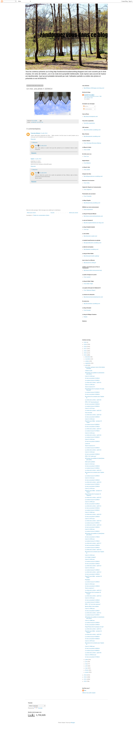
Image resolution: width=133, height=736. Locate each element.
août (86, 365)
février (87, 670)
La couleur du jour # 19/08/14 (92, 523)
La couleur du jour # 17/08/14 (92, 541)
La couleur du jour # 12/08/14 (92, 602)
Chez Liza (86, 156)
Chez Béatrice (87, 163)
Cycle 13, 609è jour (90, 501)
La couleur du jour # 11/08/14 (92, 615)
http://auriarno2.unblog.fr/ (90, 262)
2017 (85, 348)
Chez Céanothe (87, 196)
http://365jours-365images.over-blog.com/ (94, 88)
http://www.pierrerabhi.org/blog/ (91, 256)
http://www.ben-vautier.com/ (90, 236)
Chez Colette (87, 149)
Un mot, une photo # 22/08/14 (92, 486)
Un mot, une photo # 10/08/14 (92, 624)
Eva (36, 145)
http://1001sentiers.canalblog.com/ (92, 129)
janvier (87, 672)
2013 (85, 675)
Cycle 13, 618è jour (90, 384)
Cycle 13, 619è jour (90, 376)
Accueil (52, 212)
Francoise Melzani (35, 133)
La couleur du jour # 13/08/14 (92, 581)
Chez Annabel (87, 310)
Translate (40, 708)
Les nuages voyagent (90, 557)
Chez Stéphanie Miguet (89, 290)
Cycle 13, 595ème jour (90, 654)
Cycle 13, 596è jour (90, 646)
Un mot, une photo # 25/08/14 (92, 454)
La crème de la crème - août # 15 (93, 565)
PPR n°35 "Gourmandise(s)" (92, 402)
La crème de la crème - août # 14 (93, 572)
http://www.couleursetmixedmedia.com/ (93, 216)
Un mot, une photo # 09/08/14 (92, 638)
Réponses (34, 142)
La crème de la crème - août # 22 (93, 497)
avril (86, 666)
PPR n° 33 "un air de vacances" (93, 604)
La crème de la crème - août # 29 (93, 410)
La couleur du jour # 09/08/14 (92, 636)
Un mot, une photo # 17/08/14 (92, 537)
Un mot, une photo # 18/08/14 (92, 527)
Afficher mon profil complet (88, 692)
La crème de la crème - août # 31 (93, 382)
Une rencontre (88, 412)
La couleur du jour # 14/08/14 (92, 570)
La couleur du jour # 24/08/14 (92, 468)
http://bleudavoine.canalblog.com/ (92, 136)
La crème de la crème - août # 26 (93, 435)
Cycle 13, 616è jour (90, 419)
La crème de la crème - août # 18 (93, 525)
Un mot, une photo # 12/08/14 (92, 600)
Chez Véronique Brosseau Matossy (92, 143)
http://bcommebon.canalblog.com (92, 303)
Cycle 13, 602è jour (90, 567)
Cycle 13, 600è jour (90, 598)
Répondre (33, 139)
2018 (85, 346)
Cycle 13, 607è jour (90, 518)
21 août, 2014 (44, 133)
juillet (86, 659)
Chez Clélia (86, 183)
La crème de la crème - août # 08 (93, 652)
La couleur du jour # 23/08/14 (92, 475)
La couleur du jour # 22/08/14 (92, 484)
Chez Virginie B (87, 189)
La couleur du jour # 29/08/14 (92, 406)
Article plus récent (31, 212)
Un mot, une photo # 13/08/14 (92, 586)
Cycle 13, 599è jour (90, 608)
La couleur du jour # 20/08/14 (92, 510)
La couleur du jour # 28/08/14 (92, 424)
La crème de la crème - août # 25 (93, 450)
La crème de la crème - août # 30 (93, 400)
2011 (85, 679)
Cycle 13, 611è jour (90, 478)
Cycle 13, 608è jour (90, 512)
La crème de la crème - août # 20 (93, 514)
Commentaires (88, 109)
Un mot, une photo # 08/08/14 (92, 648)
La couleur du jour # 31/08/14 (92, 380)
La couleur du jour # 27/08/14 (92, 430)
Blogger (73, 722)
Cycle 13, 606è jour (90, 529)
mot (42, 122)
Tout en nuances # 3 (90, 445)
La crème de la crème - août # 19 (93, 520)
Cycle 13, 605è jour (90, 539)
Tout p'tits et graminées (89, 123)
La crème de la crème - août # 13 (93, 590)
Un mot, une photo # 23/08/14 (92, 480)
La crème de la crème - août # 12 (93, 596)
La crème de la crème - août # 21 (93, 506)
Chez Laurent (87, 277)
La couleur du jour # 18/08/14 (92, 531)
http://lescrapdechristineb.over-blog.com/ (94, 222)
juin (86, 661)
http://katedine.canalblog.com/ (91, 249)
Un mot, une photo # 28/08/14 (92, 417)
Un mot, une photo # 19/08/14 (92, 516)
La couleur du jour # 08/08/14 (92, 650)
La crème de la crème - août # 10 (93, 629)
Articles (86, 106)
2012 (85, 677)
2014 (85, 355)
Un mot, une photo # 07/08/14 (92, 657)
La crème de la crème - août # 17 (93, 543)
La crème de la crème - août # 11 (93, 612)
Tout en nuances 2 (89, 588)
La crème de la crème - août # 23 (93, 482)
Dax (40, 122)
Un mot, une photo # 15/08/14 (92, 563)
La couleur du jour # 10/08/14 (92, 622)
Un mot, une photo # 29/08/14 (92, 404)
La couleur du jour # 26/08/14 (92, 437)
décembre (87, 357)
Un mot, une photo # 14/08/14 (92, 574)
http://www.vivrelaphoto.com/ (91, 116)
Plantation (87, 579)
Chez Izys (86, 229)
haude (32, 158)
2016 (85, 350)
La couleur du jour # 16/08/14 (92, 547)
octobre (87, 361)
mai (86, 663)
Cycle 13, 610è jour (90, 488)
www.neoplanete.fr (88, 209)
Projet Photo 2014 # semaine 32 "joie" (94, 626)
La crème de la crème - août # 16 (93, 549)
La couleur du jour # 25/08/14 (92, 447)
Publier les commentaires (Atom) (41, 215)
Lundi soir (87, 443)
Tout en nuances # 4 (90, 386)
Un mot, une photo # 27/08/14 (92, 426)
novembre (87, 359)
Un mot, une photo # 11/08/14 (92, 610)
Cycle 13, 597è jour (90, 640)
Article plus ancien (73, 212)
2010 (85, 681)
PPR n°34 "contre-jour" (90, 456)
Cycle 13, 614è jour (90, 439)
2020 (85, 342)
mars (86, 668)
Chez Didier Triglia (88, 283)
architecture (33, 122)
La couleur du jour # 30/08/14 (92, 392)
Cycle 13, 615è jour (90, 433)
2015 (85, 353)
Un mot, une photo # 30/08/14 (92, 394)
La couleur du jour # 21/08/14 (92, 499)
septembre (88, 363)
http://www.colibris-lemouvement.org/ (93, 270)
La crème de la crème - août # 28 (93, 414)
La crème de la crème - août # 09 (93, 634)
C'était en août (88, 370)
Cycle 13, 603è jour (90, 559)
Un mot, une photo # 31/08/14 (92, 378)
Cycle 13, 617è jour (90, 408)
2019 (85, 344)
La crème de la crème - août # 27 (93, 428)
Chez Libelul (87, 169)
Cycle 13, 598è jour (90, 620)
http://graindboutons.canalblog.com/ (92, 242)
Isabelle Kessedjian (89, 95)
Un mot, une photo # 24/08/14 (92, 466)
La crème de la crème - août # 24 (93, 470)
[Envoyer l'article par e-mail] (40, 120)
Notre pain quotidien (90, 461)
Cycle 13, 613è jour (90, 452)
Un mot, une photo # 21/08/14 (92, 503)
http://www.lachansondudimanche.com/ (93, 297)
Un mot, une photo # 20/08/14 (92, 508)
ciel (37, 122)
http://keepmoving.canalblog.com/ (92, 202)
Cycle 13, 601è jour (90, 584)
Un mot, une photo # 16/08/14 (92, 545)
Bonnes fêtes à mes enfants (92, 606)
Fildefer (85, 317)
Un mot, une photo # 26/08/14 (92, 441)
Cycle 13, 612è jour (90, 464)
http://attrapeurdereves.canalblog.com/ (93, 176)
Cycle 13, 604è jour (90, 555)
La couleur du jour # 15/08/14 (92, 561)
